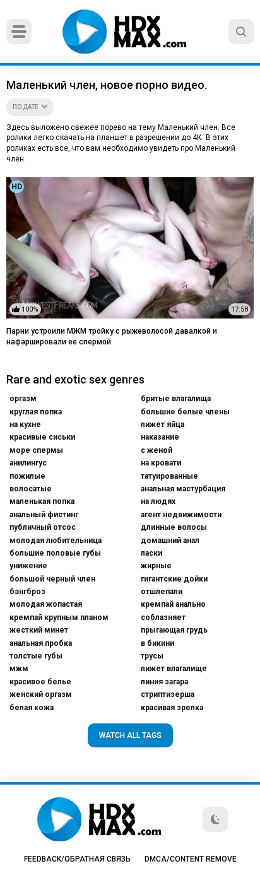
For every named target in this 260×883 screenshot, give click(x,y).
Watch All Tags (130, 735)
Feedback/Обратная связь (77, 859)
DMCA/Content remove (191, 859)
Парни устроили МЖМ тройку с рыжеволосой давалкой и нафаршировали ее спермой (111, 336)
